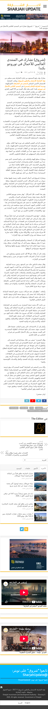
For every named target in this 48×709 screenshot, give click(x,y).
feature (24, 408)
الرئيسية (45, 26)
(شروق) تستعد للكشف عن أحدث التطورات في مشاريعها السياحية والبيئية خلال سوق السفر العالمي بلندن (31, 445)
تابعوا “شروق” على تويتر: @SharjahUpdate (30, 672)
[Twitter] (22, 529)
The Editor (40, 72)
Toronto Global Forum (38, 410)
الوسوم (19, 468)
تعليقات (27, 468)
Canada (39, 408)
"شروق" (37, 26)
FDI (32, 408)
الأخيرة (43, 468)
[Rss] (26, 529)
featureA (14, 408)
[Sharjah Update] (24, 7)
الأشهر (35, 468)
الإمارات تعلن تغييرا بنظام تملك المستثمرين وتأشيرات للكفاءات (16, 453)
